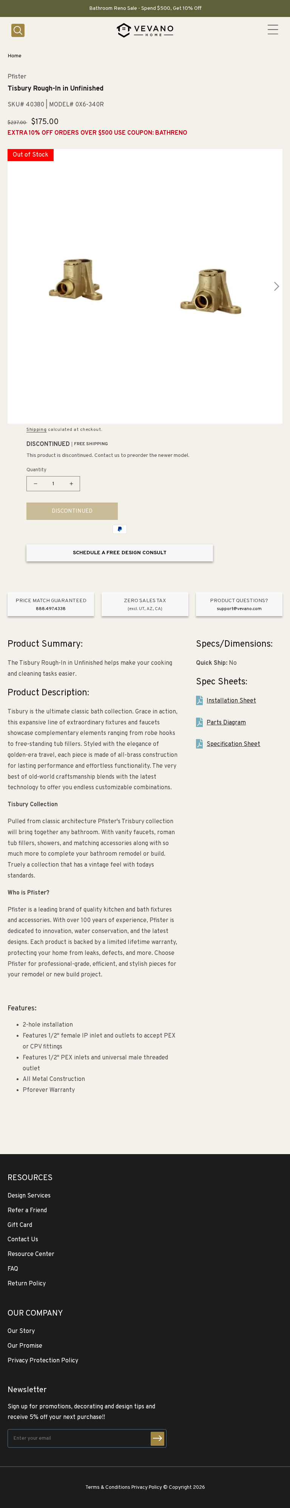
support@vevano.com (239, 609)
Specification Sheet (233, 744)
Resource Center (31, 1254)
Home (15, 56)
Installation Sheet (231, 701)
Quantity (36, 470)
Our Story (21, 1331)
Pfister (17, 77)
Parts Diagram (226, 723)
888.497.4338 (51, 609)
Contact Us (23, 1240)
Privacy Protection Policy (43, 1361)
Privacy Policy (146, 1487)
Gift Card (20, 1225)
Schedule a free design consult (120, 553)
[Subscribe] (157, 1439)
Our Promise (25, 1346)
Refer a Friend (27, 1210)
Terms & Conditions (107, 1487)
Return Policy (27, 1284)
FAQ (13, 1269)
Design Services (29, 1196)
